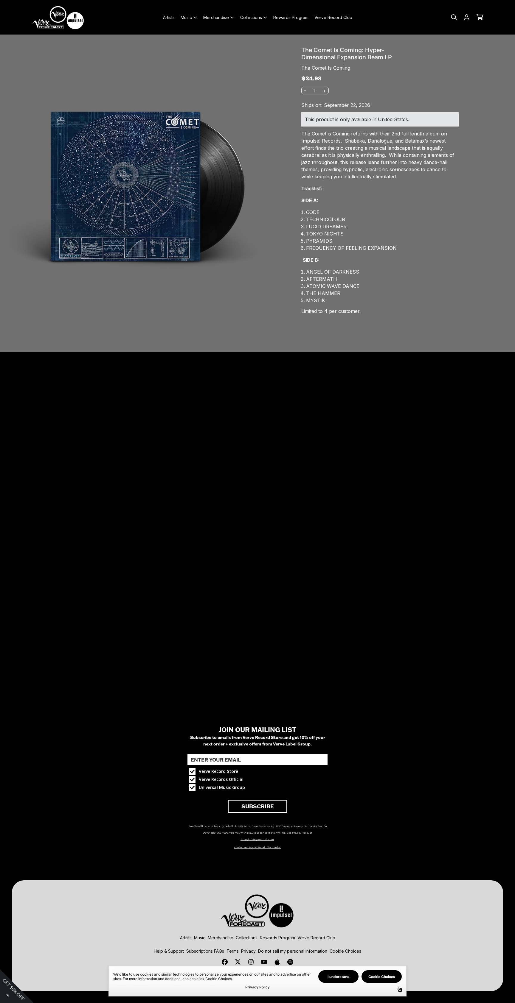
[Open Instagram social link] (251, 961)
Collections (247, 937)
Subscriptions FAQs (205, 951)
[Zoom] (146, 180)
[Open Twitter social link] (237, 961)
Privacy (248, 951)
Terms (233, 951)
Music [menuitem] (186, 17)
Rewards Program (277, 937)
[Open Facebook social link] (224, 961)
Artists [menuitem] (169, 17)
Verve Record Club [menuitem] (333, 17)
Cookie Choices (345, 951)
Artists (186, 937)
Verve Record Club (316, 937)
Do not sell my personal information (292, 951)
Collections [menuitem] (251, 17)
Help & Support (169, 951)
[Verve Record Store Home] (58, 17)
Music (199, 937)
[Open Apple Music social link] (277, 961)
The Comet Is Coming (325, 68)
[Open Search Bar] (453, 17)
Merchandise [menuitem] (216, 17)
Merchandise (220, 937)
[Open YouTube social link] (264, 961)
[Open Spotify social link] (290, 961)
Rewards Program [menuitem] (290, 17)
